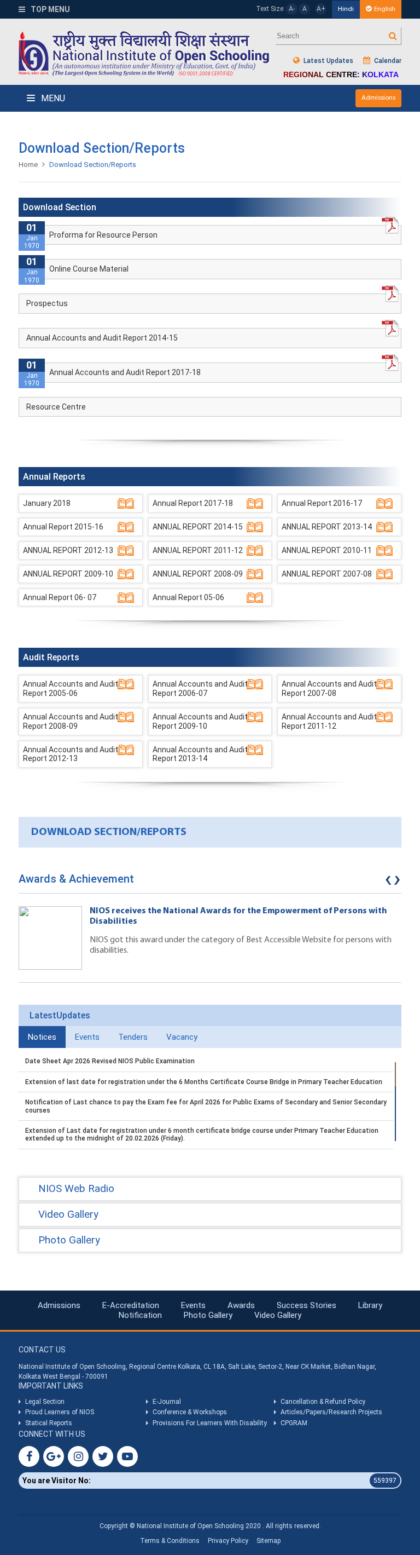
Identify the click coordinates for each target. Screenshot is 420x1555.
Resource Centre (56, 406)
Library (370, 1305)
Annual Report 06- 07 (59, 597)
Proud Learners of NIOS (59, 1412)
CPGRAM (295, 1423)
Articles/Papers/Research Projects (331, 1412)
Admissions (378, 97)
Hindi (346, 9)
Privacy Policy (228, 1541)
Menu (52, 98)
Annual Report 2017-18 (193, 503)
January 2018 (47, 503)
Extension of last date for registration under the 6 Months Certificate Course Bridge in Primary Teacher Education (203, 1082)
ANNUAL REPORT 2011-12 (198, 550)
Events (193, 1305)
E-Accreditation (130, 1305)
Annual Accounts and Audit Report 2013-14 (200, 754)
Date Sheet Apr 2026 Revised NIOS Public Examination (110, 1061)
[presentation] (388, 881)
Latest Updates (327, 61)
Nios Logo (144, 53)
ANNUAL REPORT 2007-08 (327, 573)
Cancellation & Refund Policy (323, 1402)
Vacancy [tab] (181, 1037)
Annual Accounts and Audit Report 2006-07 (200, 688)
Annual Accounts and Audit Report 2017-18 (125, 372)
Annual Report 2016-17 (322, 503)
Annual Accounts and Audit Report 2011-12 (329, 721)
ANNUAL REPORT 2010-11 (327, 550)
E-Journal (167, 1402)
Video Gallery (277, 1315)
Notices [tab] (42, 1037)
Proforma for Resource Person (103, 235)
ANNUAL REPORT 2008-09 (198, 573)
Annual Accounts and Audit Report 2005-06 (70, 688)
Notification (140, 1315)
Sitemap (268, 1541)
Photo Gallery (208, 1315)
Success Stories (306, 1305)
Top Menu (49, 9)
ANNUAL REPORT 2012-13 (68, 550)
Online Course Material (89, 268)
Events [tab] (87, 1037)
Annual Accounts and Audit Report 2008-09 (70, 721)
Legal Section (45, 1402)
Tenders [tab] (133, 1037)
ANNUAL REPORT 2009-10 (68, 573)
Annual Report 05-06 (188, 597)
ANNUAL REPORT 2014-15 (198, 526)
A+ (321, 9)
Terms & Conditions (170, 1541)
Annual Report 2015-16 (63, 526)
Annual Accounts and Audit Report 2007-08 (329, 688)
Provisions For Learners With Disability (210, 1423)
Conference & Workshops (190, 1412)
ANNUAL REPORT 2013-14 (327, 526)
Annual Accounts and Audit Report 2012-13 (70, 754)
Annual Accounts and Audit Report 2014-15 (102, 337)
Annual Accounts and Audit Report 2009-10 (200, 721)
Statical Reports (48, 1423)
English (384, 9)
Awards (241, 1305)
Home (28, 164)
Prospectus (47, 303)
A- (292, 9)
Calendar (386, 61)
